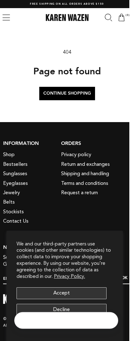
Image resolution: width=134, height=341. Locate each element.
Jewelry (11, 192)
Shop (9, 154)
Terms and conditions (84, 183)
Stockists (13, 211)
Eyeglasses (15, 183)
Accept (61, 292)
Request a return (79, 192)
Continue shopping (65, 93)
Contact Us (15, 221)
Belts (9, 202)
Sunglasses (15, 173)
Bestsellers (15, 164)
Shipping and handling (85, 173)
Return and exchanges (85, 164)
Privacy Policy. (69, 276)
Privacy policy (76, 154)
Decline (61, 309)
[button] (104, 17)
